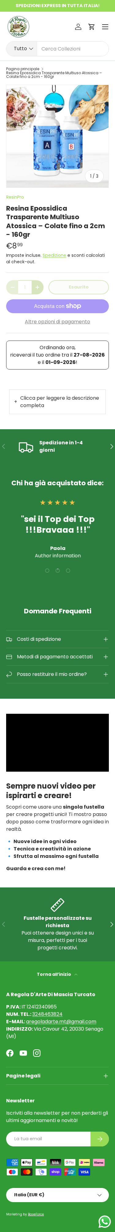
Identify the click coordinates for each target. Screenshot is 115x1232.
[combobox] (57, 49)
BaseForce (36, 1214)
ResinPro (15, 197)
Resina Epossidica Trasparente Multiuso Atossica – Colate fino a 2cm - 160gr (54, 75)
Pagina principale (22, 69)
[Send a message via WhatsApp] (105, 1221)
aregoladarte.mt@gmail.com (61, 1021)
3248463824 (47, 1014)
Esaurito (79, 287)
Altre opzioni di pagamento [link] (57, 321)
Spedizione (54, 255)
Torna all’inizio (54, 974)
